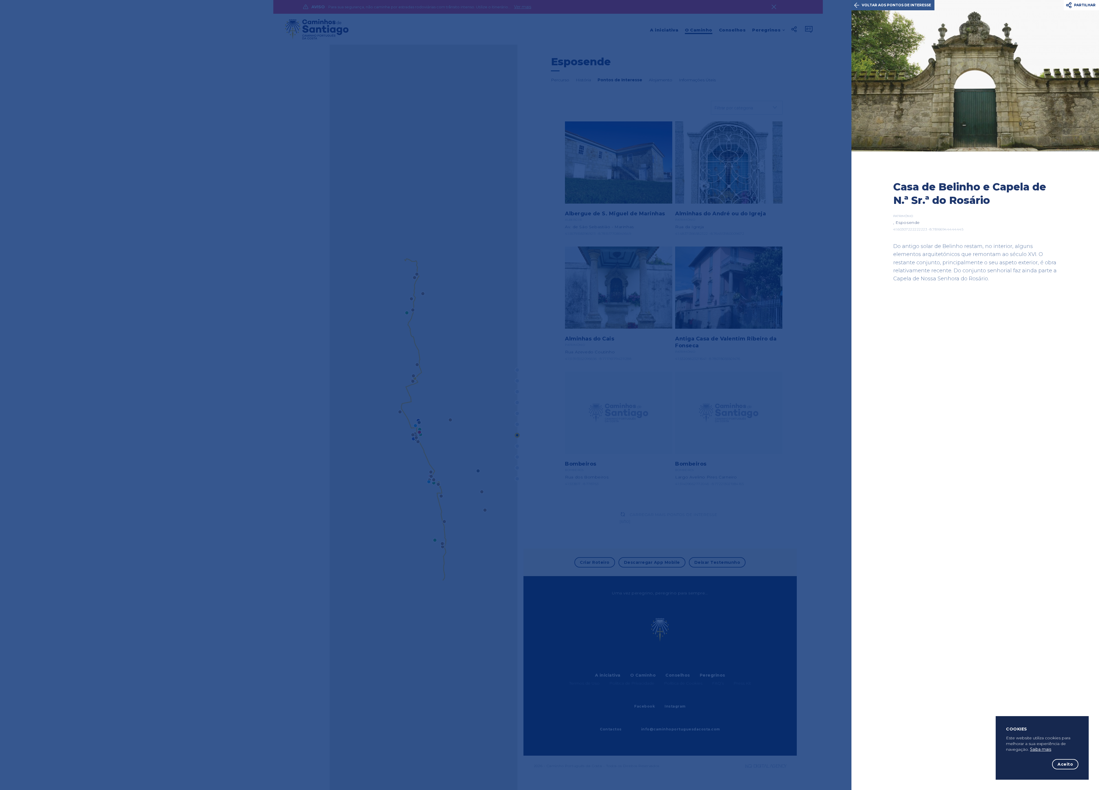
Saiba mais (1040, 749)
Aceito (1065, 764)
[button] (1081, 5)
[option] (975, 75)
